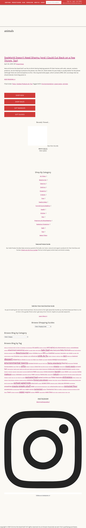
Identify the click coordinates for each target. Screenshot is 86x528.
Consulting (29, 2)
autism (26, 350)
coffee (29, 356)
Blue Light (40, 353)
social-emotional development (41, 386)
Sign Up (69, 1)
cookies (49, 356)
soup (59, 386)
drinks (37, 359)
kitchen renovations (49, 371)
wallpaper (33, 392)
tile (57, 389)
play (80, 377)
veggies (27, 392)
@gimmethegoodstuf (43, 402)
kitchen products (39, 371)
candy (67, 353)
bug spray (63, 353)
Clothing (43, 187)
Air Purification (29, 347)
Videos (43, 2)
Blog (23, 2)
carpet (70, 353)
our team (23, 377)
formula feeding (8, 366)
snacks (15, 386)
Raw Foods (55, 380)
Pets (43, 217)
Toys (43, 231)
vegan (21, 392)
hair (5, 369)
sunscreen (38, 389)
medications (37, 374)
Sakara (11, 383)
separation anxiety (54, 383)
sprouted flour (70, 386)
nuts (13, 377)
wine (54, 392)
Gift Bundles (19, 108)
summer (31, 389)
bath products (78, 350)
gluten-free (37, 366)
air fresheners (23, 347)
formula (75, 363)
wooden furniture (61, 392)
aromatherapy (74, 347)
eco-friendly (45, 359)
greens (56, 366)
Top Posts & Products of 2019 (73, 389)
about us (6, 347)
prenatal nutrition (22, 380)
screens (39, 383)
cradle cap (58, 356)
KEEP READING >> (9, 79)
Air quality (36, 347)
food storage (70, 363)
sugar (27, 389)
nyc (14, 377)
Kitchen (42, 213)
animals (65, 84)
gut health (78, 366)
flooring (65, 363)
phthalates (67, 377)
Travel (9, 392)
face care (40, 363)
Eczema (50, 359)
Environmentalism (48, 84)
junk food (25, 371)
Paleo (53, 377)
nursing (9, 377)
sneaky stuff (25, 386)
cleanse (26, 356)
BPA (44, 353)
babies (34, 350)
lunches (79, 371)
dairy (65, 356)
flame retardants (54, 363)
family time (44, 363)
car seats (75, 353)
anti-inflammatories (60, 347)
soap (32, 386)
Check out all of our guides (29, 250)
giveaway (28, 366)
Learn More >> (43, 316)
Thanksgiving (50, 389)
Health (43, 209)
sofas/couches (54, 386)
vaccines (17, 392)
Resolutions (65, 380)
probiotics (30, 380)
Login (73, 1)
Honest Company (66, 369)
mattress (14, 374)
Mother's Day (43, 374)
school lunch (34, 383)
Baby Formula (65, 350)
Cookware (54, 356)
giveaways (32, 366)
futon (20, 366)
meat (33, 374)
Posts (14, 84)
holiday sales (51, 369)
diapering (16, 359)
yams (66, 392)
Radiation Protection (42, 224)
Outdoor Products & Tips (25, 84)
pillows (74, 377)
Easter (40, 359)
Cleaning (43, 183)
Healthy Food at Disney (34, 369)
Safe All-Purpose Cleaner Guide (74, 380)
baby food (45, 350)
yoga (69, 392)
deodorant (75, 356)
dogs (34, 359)
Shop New (20, 95)
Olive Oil (19, 377)
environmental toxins (16, 362)
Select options (43, 150)
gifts (23, 366)
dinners (24, 359)
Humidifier (73, 369)
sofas (48, 386)
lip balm (62, 371)
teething (44, 389)
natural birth (50, 374)
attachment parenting (16, 350)
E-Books (42, 194)
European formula (33, 363)
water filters (49, 392)
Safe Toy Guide (7, 383)
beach (14, 353)
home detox (58, 369)
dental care (69, 356)
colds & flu (43, 356)
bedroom (31, 353)
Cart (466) (79, 1)
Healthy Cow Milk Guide (24, 369)
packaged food (31, 377)
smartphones (72, 383)
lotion (66, 371)
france (14, 366)
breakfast (51, 353)
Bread (47, 353)
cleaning (21, 356)
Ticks (55, 389)
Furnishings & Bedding (43, 206)
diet (20, 359)
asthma (5, 350)
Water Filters (43, 235)
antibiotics (68, 347)
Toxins (5, 392)
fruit (17, 366)
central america (7, 356)
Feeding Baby (43, 202)
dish (32, 359)
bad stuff (73, 350)
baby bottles (38, 350)
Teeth (43, 228)
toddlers (60, 389)
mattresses (19, 374)
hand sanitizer (10, 369)
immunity (10, 371)
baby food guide (55, 350)
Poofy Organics (11, 380)
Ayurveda (30, 350)
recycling (59, 380)
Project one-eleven (40, 380)
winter (56, 392)
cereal (12, 356)
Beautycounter (22, 353)
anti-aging (51, 347)
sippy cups (61, 383)
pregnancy (17, 380)
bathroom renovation (8, 353)
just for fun (30, 371)
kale (34, 371)
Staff (21, 389)
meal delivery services (26, 374)
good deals (51, 366)
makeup (7, 374)
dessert (8, 359)
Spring (62, 386)
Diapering (43, 191)
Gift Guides (20, 114)
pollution (6, 380)
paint (49, 377)
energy (54, 359)
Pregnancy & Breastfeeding (42, 220)
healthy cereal (16, 369)
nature (56, 374)
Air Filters (43, 176)
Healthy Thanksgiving (43, 369)
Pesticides (59, 377)
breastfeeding (57, 353)
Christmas (16, 356)
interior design (20, 371)
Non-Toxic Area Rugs (63, 374)
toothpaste (64, 389)
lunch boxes (74, 371)
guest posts (58, 84)
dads (62, 356)
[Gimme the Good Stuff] (43, 15)
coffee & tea (34, 356)
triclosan (13, 392)
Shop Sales (19, 102)
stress (24, 389)
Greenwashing (62, 366)
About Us (36, 2)
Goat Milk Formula (44, 366)
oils (16, 377)
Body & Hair (43, 180)
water (37, 392)
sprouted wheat (16, 389)
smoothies (8, 386)
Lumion (70, 371)
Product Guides (16, 2)
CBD (78, 353)
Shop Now (8, 2)
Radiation (50, 380)
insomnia (14, 371)
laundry (58, 371)
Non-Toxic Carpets (71, 374)
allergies (41, 347)
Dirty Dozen (28, 359)
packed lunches (43, 377)
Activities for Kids (11, 347)
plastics (77, 377)
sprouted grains (8, 389)
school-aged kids (22, 383)
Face (42, 198)
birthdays (35, 353)
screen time (46, 383)
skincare (66, 383)
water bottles (42, 392)
